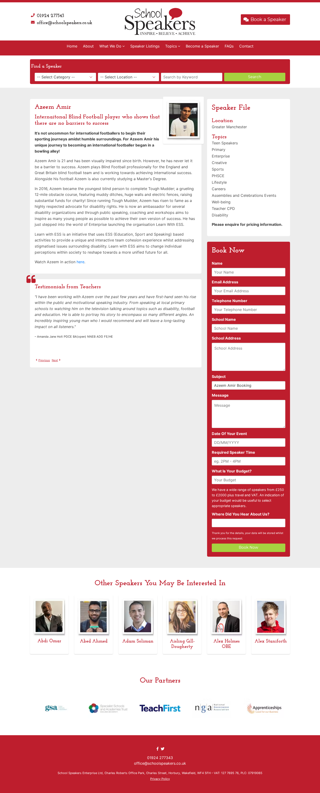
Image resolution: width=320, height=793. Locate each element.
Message (220, 395)
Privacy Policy (160, 779)
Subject (219, 376)
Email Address (225, 282)
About (88, 46)
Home (72, 46)
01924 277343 (50, 16)
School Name (224, 319)
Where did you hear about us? (240, 514)
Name (217, 263)
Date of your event (229, 433)
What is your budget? (232, 471)
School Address (226, 338)
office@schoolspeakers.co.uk (64, 23)
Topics (171, 46)
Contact (246, 46)
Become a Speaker (202, 46)
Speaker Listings (145, 46)
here (80, 261)
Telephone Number (229, 300)
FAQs (229, 46)
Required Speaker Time (233, 452)
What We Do (110, 46)
